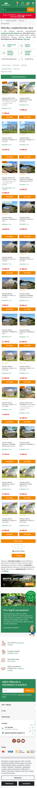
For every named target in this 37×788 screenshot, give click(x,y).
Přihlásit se (29, 691)
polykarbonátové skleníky (10, 33)
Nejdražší (24, 65)
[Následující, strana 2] (18, 546)
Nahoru (19, 556)
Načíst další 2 (18, 541)
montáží (9, 670)
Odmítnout (9, 784)
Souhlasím (26, 784)
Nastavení (18, 778)
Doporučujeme (6, 65)
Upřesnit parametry (19, 77)
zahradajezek (18, 742)
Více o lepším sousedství (10, 627)
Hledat (30, 10)
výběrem (20, 668)
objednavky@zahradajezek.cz (15, 733)
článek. (6, 571)
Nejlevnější (16, 65)
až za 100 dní (11, 661)
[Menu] (33, 3)
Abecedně (17, 69)
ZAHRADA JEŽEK (14, 742)
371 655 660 (9, 727)
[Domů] (2, 20)
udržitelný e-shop (12, 653)
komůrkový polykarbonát (11, 59)
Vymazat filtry (29, 59)
